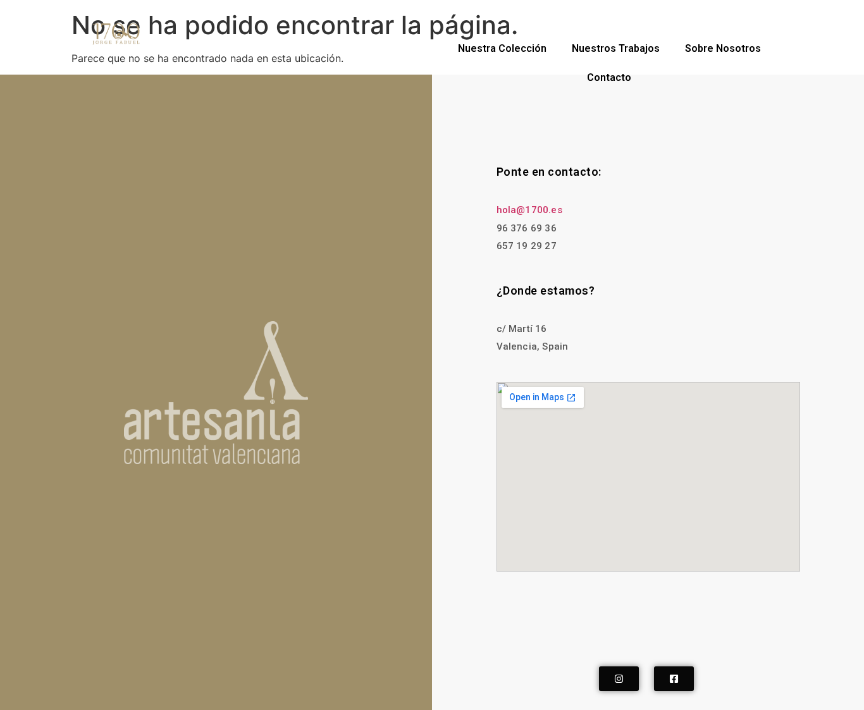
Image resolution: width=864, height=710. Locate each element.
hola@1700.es (529, 210)
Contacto (609, 77)
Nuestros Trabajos (616, 48)
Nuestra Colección (502, 48)
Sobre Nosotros (723, 48)
